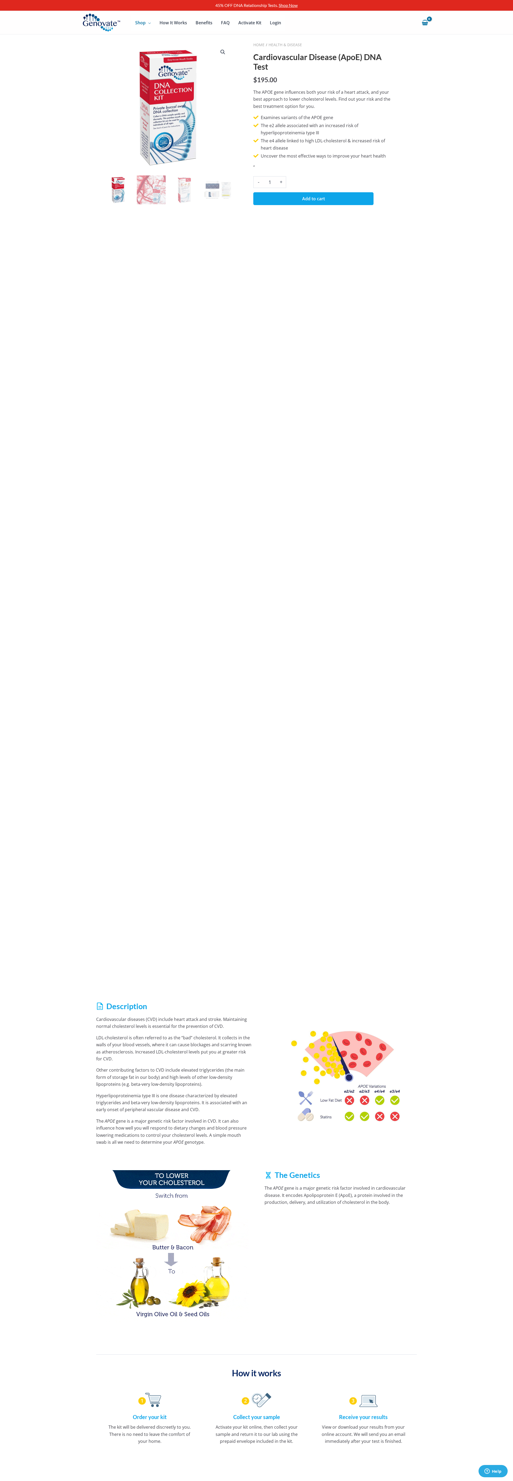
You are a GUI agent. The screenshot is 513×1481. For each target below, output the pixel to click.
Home (259, 44)
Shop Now (288, 5)
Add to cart (313, 199)
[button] (223, 52)
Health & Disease (285, 44)
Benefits (204, 23)
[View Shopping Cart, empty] (424, 22)
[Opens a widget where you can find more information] (493, 1471)
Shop (140, 23)
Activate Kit (249, 23)
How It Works (173, 23)
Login (275, 23)
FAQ (225, 23)
